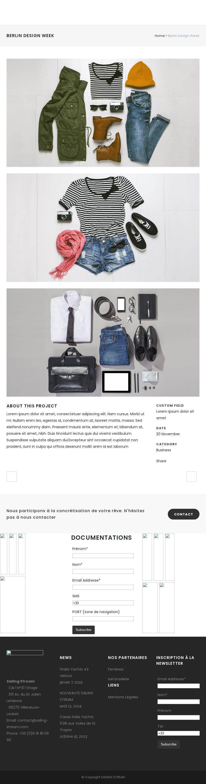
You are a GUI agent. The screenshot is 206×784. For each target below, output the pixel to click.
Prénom (164, 710)
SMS (75, 596)
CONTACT (183, 514)
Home (160, 35)
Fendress (116, 669)
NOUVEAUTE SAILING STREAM (76, 696)
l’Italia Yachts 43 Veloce (74, 672)
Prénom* (80, 548)
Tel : (161, 726)
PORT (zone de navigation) (96, 611)
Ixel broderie (118, 679)
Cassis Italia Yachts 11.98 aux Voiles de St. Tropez (78, 723)
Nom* (77, 564)
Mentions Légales (123, 697)
